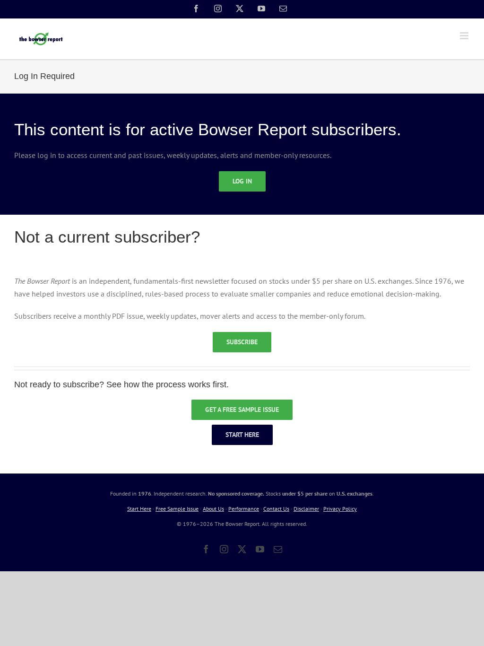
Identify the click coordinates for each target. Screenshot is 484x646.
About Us (213, 508)
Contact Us (276, 508)
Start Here (139, 508)
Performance (243, 508)
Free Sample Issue (177, 508)
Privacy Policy (340, 508)
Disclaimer (306, 508)
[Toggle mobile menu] (465, 36)
